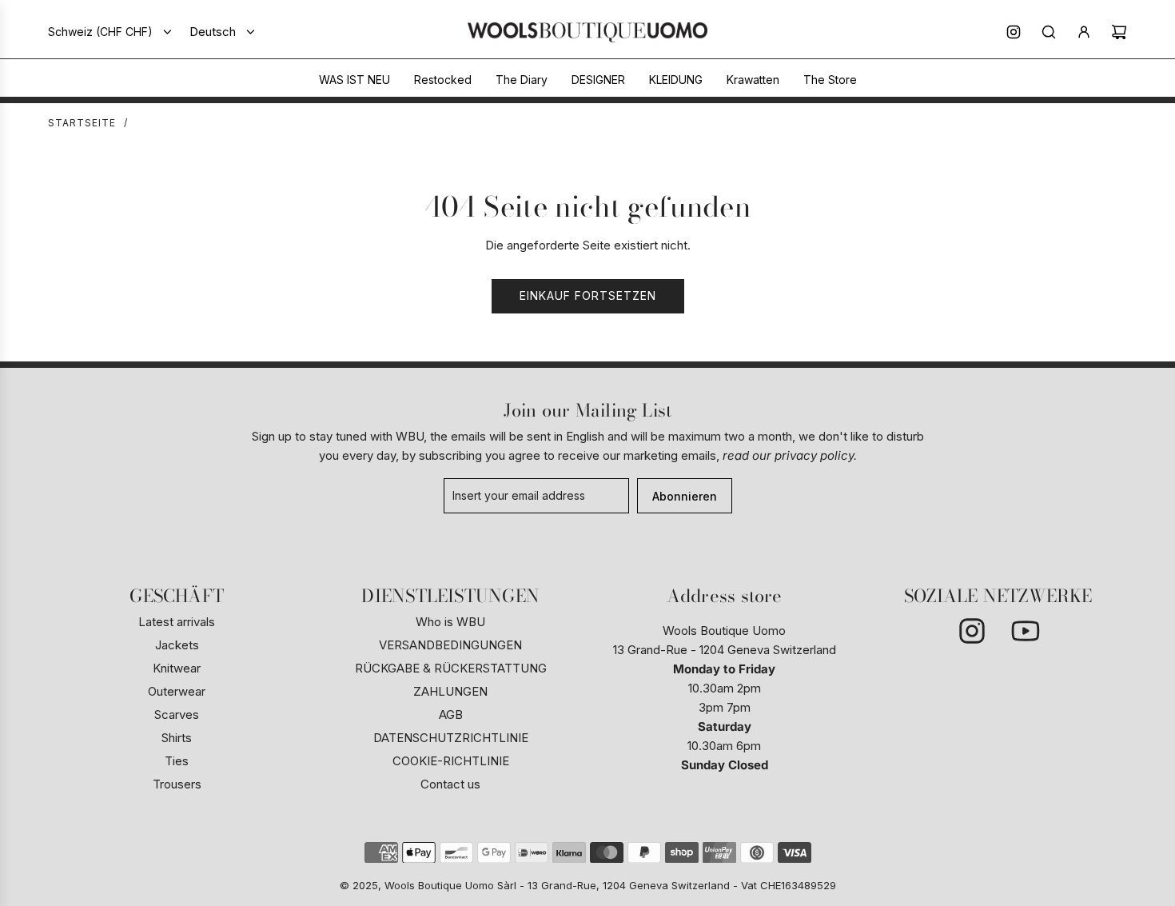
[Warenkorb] (1119, 32)
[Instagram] (1013, 32)
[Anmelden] (1083, 32)
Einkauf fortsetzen (588, 295)
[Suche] (1048, 32)
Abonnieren (684, 496)
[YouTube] (1025, 631)
